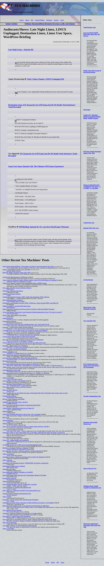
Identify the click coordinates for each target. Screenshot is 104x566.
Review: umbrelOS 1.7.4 (10, 352)
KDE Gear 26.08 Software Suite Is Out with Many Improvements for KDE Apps (26, 506)
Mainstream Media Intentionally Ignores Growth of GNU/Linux (21, 364)
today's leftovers (7, 460)
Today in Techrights (8, 378)
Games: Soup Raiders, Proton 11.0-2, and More (17, 269)
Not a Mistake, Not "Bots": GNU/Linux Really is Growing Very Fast (22, 451)
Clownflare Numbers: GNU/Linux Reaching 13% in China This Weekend (24, 457)
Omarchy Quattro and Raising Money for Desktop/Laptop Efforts (21, 405)
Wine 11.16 (6, 417)
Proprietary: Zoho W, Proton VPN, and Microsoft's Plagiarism (20, 499)
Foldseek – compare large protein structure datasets (18, 327)
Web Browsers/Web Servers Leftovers (14, 466)
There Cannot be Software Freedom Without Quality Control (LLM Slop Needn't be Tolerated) (30, 280)
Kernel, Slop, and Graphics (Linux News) (15, 315)
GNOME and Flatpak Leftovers (12, 294)
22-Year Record (88, 280)
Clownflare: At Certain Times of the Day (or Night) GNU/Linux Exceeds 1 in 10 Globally (28, 503)
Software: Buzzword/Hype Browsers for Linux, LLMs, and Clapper (50, 24)
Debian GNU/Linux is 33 (10, 423)
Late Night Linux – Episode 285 (20, 50)
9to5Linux (86, 109)
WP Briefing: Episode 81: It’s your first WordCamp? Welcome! (44, 227)
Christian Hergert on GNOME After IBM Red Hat (17, 487)
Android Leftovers (8, 318)
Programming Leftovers (9, 321)
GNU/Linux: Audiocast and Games (13, 291)
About (27, 20)
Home (22, 20)
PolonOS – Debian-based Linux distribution (15, 346)
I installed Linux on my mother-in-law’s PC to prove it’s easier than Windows (25, 330)
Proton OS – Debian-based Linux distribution (16, 440)
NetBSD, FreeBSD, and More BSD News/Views (17, 306)
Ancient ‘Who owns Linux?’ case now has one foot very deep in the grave (24, 342)
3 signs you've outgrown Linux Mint (13, 429)
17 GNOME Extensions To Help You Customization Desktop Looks (22, 445)
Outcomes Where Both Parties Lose (90, 423)
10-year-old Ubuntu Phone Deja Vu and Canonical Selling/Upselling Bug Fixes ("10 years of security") (32, 312)
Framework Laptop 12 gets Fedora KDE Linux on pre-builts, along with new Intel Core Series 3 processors (34, 432)
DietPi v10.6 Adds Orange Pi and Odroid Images (92, 71)
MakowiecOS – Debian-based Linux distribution (16, 516)
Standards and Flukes (9, 469)
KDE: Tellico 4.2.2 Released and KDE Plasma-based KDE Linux (21, 490)
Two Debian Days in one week (11, 370)
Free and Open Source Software (12, 437)
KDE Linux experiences (9, 522)
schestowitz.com (88, 222)
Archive (56, 20)
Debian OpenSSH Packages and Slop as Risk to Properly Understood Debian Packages (28, 309)
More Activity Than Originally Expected (89, 308)
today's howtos (11, 24)
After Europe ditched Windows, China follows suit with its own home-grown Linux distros (28, 266)
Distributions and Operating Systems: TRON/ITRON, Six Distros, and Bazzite (25, 463)
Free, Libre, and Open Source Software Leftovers (17, 288)
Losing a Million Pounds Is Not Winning (14, 381)
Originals (49, 20)
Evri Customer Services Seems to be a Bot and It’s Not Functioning (91, 365)
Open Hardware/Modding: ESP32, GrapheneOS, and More (20, 484)
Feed (62, 20)
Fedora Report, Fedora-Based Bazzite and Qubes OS (18, 408)
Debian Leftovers (8, 411)
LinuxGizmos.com (89, 27)
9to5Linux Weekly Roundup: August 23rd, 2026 (92, 152)
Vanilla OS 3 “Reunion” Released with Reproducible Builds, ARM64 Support (91, 116)
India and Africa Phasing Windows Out (14, 384)
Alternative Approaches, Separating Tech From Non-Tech (92, 525)
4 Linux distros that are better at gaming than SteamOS (19, 336)
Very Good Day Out (89, 321)
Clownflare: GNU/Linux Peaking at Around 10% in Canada (19, 513)
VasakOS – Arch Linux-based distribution (15, 349)
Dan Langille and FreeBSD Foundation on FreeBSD (18, 472)
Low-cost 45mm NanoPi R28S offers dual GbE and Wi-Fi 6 (91, 34)
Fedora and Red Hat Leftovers (11, 481)
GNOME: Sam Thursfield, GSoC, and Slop (15, 402)
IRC (32, 20)
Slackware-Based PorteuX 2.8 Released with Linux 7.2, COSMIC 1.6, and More (92, 186)
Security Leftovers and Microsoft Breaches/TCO (17, 493)
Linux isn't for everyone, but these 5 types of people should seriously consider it (26, 426)
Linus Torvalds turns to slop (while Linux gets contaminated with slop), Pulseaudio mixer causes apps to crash (35, 393)
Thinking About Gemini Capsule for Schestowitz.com (92, 486)
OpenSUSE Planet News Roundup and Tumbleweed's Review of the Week (24, 475)
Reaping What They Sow (91, 228)
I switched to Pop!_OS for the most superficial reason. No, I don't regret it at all (26, 324)
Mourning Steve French (9, 361)
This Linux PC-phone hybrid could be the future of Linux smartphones (23, 339)
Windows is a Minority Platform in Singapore (16, 448)
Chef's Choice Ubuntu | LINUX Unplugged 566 (45, 79)
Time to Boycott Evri (89, 468)
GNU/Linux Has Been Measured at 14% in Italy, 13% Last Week (21, 414)
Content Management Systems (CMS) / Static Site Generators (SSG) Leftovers (26, 297)
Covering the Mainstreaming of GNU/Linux (15, 277)
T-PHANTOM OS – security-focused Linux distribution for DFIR (21, 333)
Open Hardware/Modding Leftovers (13, 300)
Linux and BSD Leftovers (10, 390)
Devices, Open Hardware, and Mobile (13, 399)
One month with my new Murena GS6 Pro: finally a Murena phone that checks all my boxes (29, 519)
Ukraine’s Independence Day (92, 396)
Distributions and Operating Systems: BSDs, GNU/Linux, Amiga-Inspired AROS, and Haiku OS (30, 303)
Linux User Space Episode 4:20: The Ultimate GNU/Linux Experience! (36, 166)
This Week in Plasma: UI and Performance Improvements (20, 525)
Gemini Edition (39, 20)
